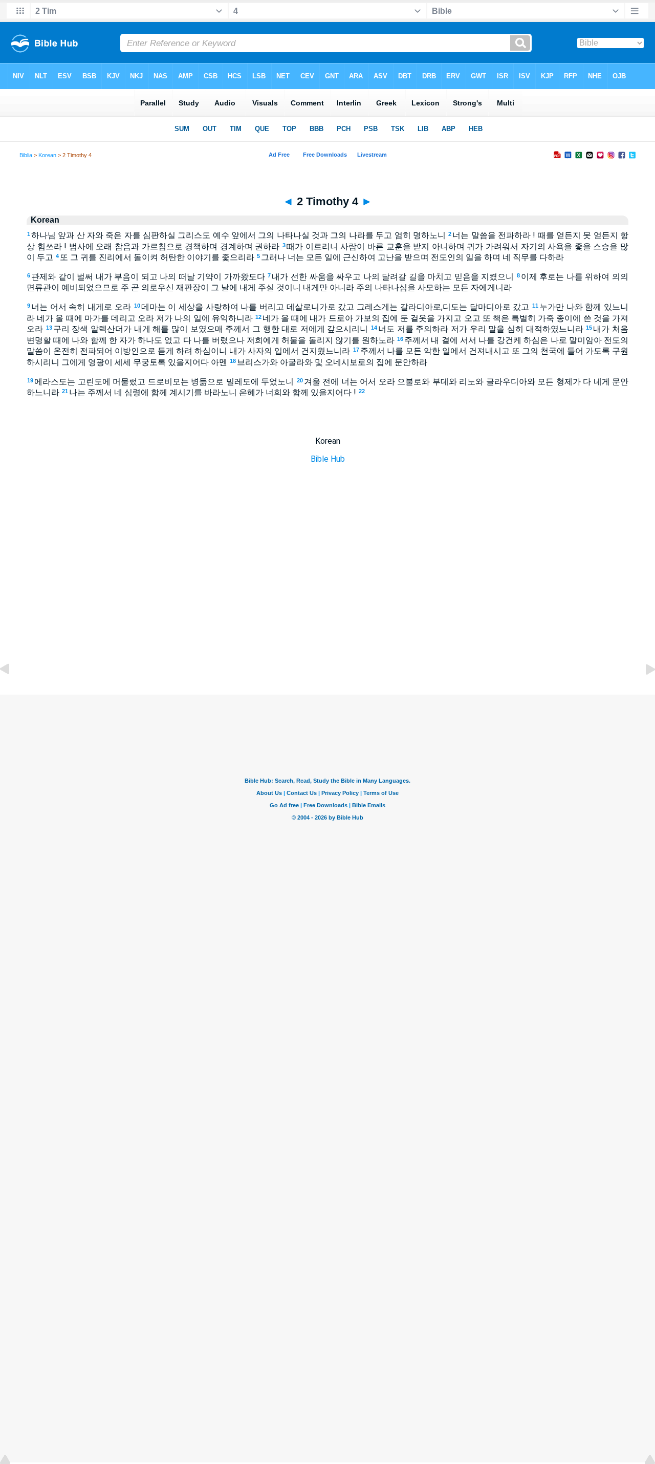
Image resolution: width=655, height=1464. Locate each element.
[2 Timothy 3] (13, 692)
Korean (47, 155)
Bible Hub (328, 459)
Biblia (25, 155)
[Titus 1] (642, 692)
